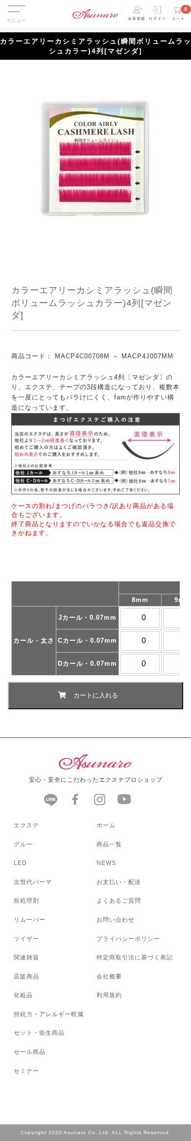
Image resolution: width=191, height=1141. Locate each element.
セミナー (26, 1071)
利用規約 (109, 995)
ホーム (106, 825)
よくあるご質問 (118, 900)
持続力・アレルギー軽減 (49, 1014)
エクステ (26, 825)
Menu (16, 4)
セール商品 (30, 1051)
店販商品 (26, 976)
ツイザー (26, 938)
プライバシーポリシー (128, 938)
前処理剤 (26, 900)
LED (20, 863)
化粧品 (23, 995)
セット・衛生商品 (39, 1032)
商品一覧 (109, 844)
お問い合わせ (115, 919)
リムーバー (30, 919)
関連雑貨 (26, 957)
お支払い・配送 (118, 882)
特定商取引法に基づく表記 (134, 957)
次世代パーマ (33, 882)
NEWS (106, 863)
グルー (23, 844)
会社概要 (109, 976)
